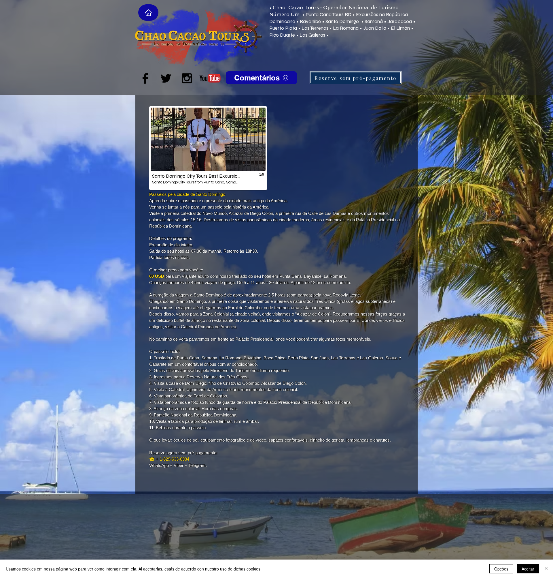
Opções (501, 569)
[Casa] (148, 12)
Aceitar (528, 569)
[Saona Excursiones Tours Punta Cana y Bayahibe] (145, 78)
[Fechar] (546, 568)
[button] (208, 148)
